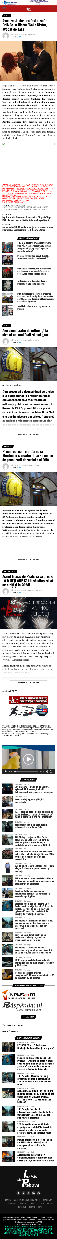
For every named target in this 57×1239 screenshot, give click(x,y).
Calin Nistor (25, 209)
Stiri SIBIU (28, 1233)
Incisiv (15, 37)
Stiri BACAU (42, 1226)
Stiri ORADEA (17, 1233)
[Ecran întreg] (51, 771)
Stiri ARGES (30, 1226)
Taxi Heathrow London (12, 1025)
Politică (23, 1203)
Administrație (12, 1203)
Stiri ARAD (20, 1226)
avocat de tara (10, 209)
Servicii (32, 1207)
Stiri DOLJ (42, 1229)
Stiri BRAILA (32, 1235)
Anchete (50, 1203)
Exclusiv (41, 1203)
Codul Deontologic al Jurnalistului (27, 1200)
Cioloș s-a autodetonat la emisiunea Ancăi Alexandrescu (28, 396)
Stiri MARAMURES (38, 1231)
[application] (28, 759)
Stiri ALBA (10, 1226)
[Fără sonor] (47, 771)
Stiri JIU (25, 1231)
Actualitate (47, 1200)
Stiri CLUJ (32, 1229)
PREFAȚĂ (8, 1200)
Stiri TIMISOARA (41, 1233)
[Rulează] (6, 771)
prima (42, 209)
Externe (31, 1203)
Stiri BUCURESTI (20, 1229)
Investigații (22, 1207)
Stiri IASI (17, 1231)
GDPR (40, 1207)
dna (35, 209)
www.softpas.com (10, 1031)
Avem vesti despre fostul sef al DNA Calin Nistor (25, 207)
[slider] (26, 771)
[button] (28, 759)
